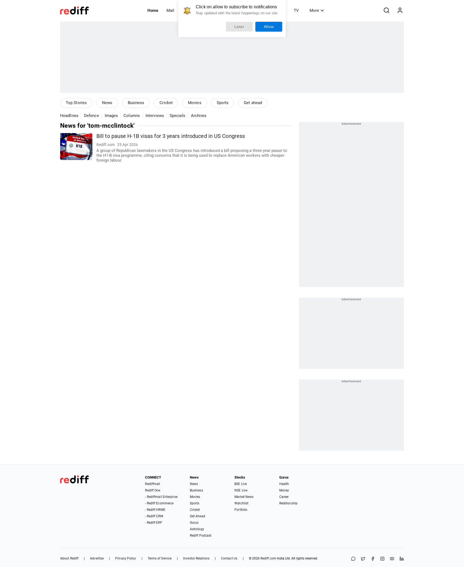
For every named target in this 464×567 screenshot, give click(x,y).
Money (284, 490)
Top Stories (76, 102)
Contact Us (229, 558)
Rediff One (152, 490)
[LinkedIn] (402, 559)
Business (136, 102)
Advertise (97, 558)
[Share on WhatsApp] (353, 559)
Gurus (194, 523)
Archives (199, 115)
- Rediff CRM (154, 516)
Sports (223, 102)
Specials (177, 115)
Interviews (155, 115)
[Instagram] (382, 559)
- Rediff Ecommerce (159, 503)
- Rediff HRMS (155, 510)
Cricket (166, 102)
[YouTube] (392, 559)
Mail (170, 10)
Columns (132, 115)
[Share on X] (363, 559)
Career (284, 497)
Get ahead (253, 102)
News (107, 102)
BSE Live (240, 484)
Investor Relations (196, 558)
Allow (269, 26)
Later (239, 26)
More (314, 10)
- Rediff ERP (153, 523)
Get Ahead (197, 516)
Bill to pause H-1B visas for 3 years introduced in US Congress (170, 136)
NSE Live (240, 490)
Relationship (288, 503)
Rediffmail (152, 484)
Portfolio (240, 510)
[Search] (386, 10)
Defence (91, 115)
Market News (243, 497)
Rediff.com (268, 558)
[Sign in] (400, 10)
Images (111, 115)
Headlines (69, 115)
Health (284, 484)
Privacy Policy (125, 558)
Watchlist (241, 503)
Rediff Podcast (200, 535)
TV (296, 10)
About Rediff (69, 558)
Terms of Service (160, 558)
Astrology (197, 529)
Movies (194, 102)
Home (152, 10)
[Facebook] (373, 559)
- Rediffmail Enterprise (161, 497)
